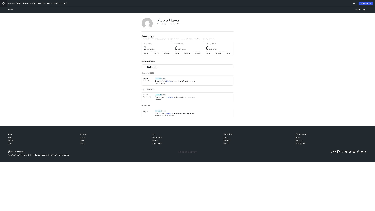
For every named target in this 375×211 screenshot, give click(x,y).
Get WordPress (365, 3)
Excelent (168, 81)
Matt (298, 137)
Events (226, 137)
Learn (153, 134)
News (9, 137)
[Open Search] (354, 3)
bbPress (299, 140)
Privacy (10, 143)
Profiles (10, 9)
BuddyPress (300, 143)
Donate (227, 140)
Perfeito (168, 113)
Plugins (82, 140)
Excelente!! (169, 97)
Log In (364, 9)
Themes (82, 137)
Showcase (83, 134)
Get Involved (228, 134)
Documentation (157, 137)
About (10, 134)
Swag (226, 143)
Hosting (10, 140)
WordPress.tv (157, 143)
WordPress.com (302, 134)
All (149, 67)
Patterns (82, 143)
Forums (155, 67)
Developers (155, 140)
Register (358, 9)
